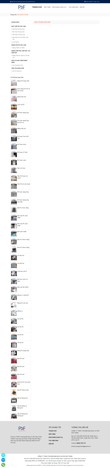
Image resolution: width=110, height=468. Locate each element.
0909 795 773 (81, 443)
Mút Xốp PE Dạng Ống (19, 29)
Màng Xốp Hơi (21, 97)
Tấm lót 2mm (21, 168)
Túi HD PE (20, 319)
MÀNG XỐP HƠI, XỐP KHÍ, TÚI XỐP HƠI (20, 52)
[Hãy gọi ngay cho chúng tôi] (2, 465)
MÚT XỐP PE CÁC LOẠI (18, 26)
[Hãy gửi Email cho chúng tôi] (2, 455)
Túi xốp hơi (20, 255)
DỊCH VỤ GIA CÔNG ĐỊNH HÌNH (19, 61)
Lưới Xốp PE (16, 42)
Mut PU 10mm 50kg (23, 247)
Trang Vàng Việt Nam (78, 465)
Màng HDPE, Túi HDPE (18, 47)
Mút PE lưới (20, 358)
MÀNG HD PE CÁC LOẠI (18, 45)
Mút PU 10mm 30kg (23, 239)
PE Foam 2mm (21, 144)
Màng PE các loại (22, 303)
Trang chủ (13, 14)
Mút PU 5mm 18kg (23, 208)
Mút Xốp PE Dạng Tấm (19, 31)
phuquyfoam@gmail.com (83, 446)
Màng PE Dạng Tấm (23, 81)
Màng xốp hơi (21, 128)
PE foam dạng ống (23, 112)
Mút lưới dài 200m (23, 287)
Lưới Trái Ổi (20, 104)
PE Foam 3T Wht (22, 152)
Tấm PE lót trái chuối (23, 184)
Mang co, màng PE (23, 295)
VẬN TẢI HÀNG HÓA (17, 68)
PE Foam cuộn (21, 160)
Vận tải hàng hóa (17, 71)
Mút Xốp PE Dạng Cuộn (19, 34)
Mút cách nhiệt (21, 231)
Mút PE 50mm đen (23, 390)
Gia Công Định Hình (18, 65)
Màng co (20, 311)
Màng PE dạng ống (23, 350)
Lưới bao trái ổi (22, 271)
